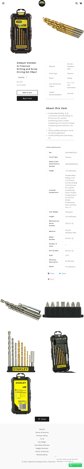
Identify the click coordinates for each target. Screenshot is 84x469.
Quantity (21, 77)
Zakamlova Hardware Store (37, 462)
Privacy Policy (42, 436)
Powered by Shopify (55, 462)
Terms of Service (42, 432)
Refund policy (42, 455)
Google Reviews (42, 448)
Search (42, 429)
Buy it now (27, 98)
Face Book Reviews (42, 445)
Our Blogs (42, 442)
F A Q (42, 439)
